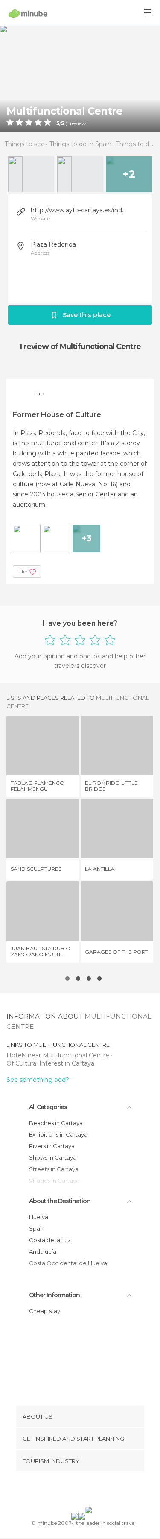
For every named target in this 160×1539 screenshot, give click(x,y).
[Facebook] (66, 1490)
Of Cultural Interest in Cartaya (50, 1063)
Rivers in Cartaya (52, 1146)
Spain (37, 1228)
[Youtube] (99, 1490)
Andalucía (42, 1251)
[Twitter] (77, 1490)
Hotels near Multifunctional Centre (58, 1055)
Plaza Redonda (53, 244)
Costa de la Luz (50, 1239)
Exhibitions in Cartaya (58, 1134)
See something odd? (37, 1080)
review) (78, 123)
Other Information (54, 1295)
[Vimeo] (88, 1490)
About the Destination (59, 1201)
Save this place (87, 315)
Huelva (38, 1216)
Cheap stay (44, 1310)
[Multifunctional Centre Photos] (80, 79)
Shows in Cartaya (52, 1157)
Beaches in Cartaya (56, 1122)
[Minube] (28, 13)
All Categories (48, 1107)
